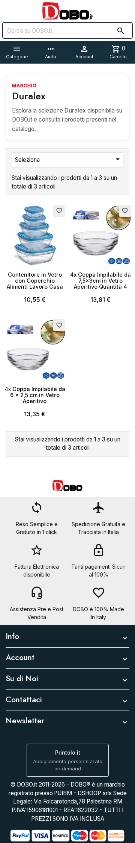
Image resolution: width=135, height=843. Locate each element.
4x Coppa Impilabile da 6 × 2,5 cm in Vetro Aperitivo (34, 395)
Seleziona (68, 159)
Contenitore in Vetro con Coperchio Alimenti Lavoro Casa (35, 280)
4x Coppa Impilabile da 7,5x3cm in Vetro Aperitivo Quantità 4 (100, 280)
